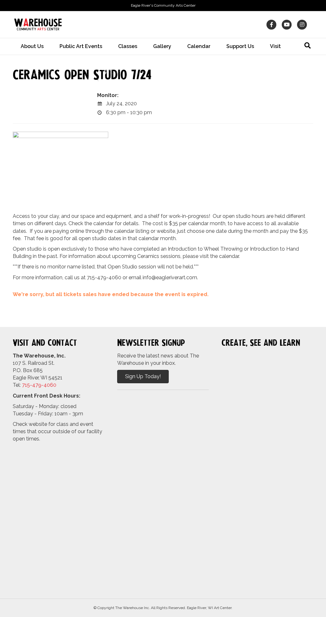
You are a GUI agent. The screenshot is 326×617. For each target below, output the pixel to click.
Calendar (198, 46)
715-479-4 (34, 385)
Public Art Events (81, 46)
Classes (127, 46)
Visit (275, 46)
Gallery (162, 46)
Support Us (240, 46)
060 (51, 385)
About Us (32, 46)
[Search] (307, 45)
